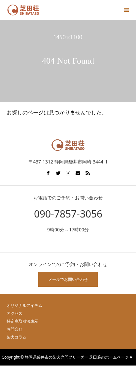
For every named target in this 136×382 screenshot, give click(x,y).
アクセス (14, 313)
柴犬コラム (16, 337)
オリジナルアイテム (24, 305)
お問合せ (14, 329)
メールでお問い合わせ (68, 279)
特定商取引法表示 (22, 321)
